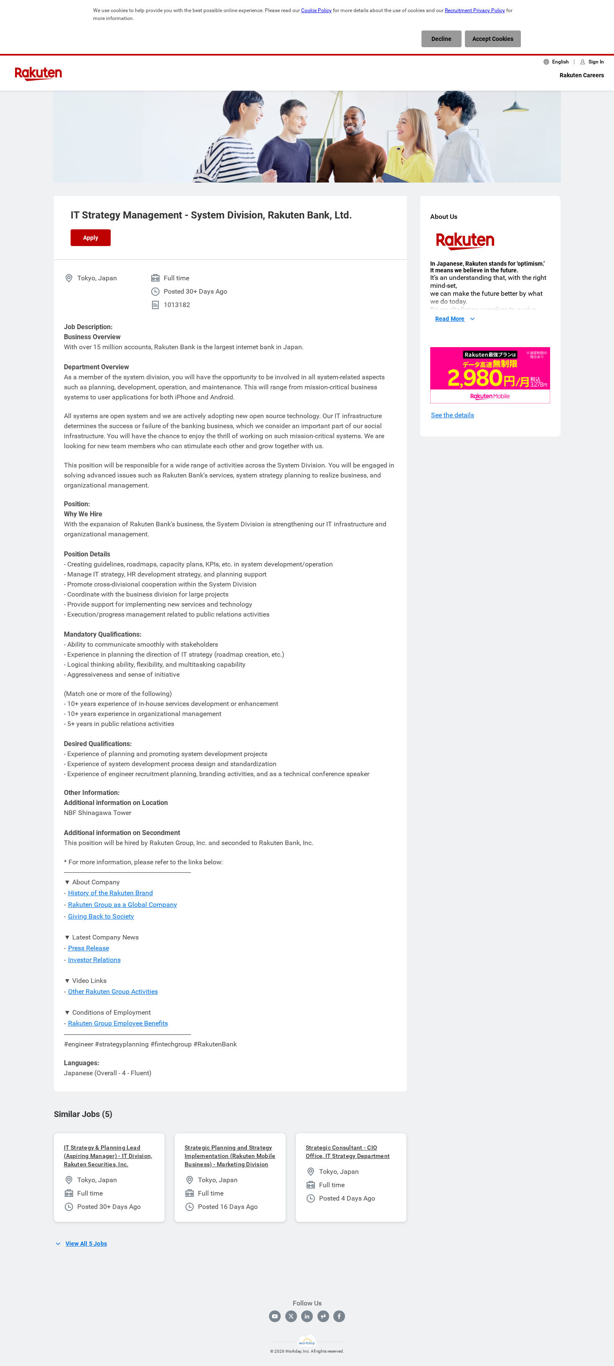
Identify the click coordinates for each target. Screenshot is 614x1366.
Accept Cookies (492, 39)
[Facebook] (339, 1316)
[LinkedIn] (307, 1316)
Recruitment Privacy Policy (475, 10)
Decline (441, 39)
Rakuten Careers (582, 75)
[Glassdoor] (323, 1316)
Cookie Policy (316, 10)
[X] (291, 1316)
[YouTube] (275, 1316)
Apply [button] (90, 237)
